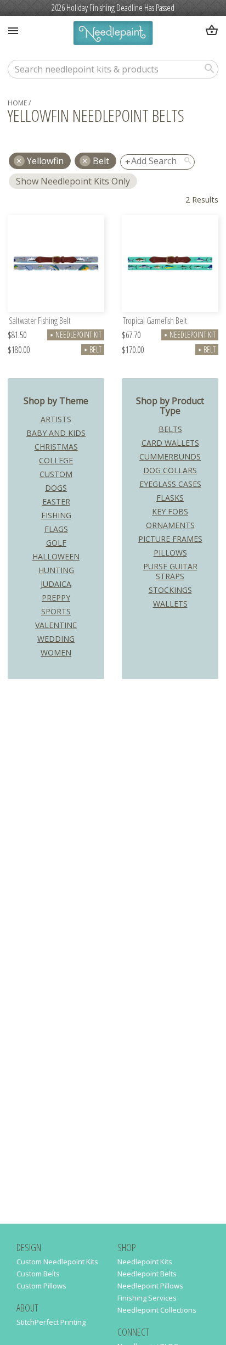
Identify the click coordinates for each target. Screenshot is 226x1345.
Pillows (170, 552)
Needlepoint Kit (75, 334)
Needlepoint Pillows (150, 1286)
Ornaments (170, 525)
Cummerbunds (170, 456)
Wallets (170, 603)
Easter (56, 501)
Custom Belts (38, 1274)
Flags (56, 529)
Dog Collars (170, 470)
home (17, 103)
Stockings (170, 590)
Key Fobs (170, 511)
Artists (56, 419)
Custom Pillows (41, 1286)
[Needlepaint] (113, 34)
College (56, 460)
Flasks (170, 497)
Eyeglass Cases (170, 484)
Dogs (56, 488)
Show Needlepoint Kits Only (73, 181)
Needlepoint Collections (156, 1310)
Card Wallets (170, 443)
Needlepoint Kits (144, 1261)
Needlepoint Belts (147, 1274)
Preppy (56, 597)
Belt (101, 161)
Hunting (56, 570)
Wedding (56, 639)
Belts (170, 429)
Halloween (56, 556)
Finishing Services (147, 1298)
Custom (55, 474)
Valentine (56, 625)
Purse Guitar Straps (170, 571)
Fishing (56, 515)
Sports (56, 611)
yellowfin (45, 161)
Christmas (56, 446)
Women (56, 652)
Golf (56, 542)
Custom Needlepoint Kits (57, 1261)
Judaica (56, 584)
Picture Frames (170, 539)
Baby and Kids (56, 433)
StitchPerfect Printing (51, 1322)
